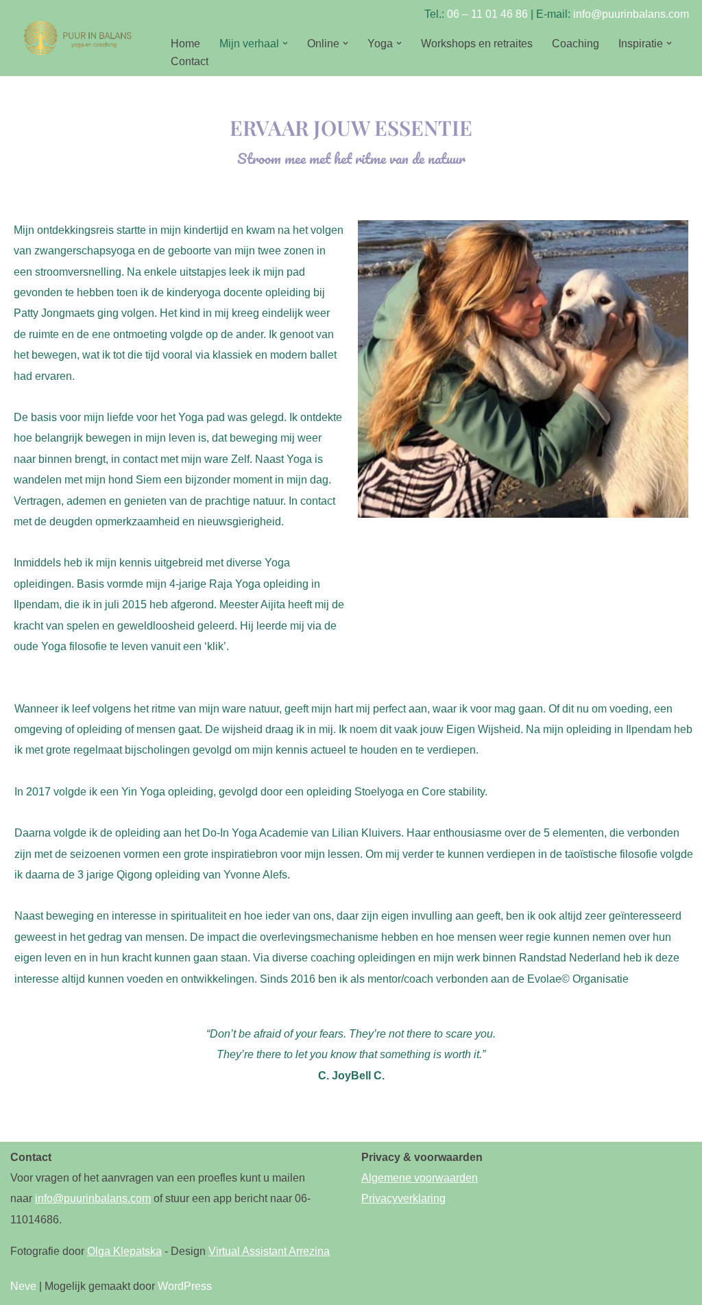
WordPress (185, 1286)
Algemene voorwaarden (419, 1178)
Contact (189, 61)
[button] (285, 43)
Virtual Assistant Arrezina (269, 1251)
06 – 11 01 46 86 (487, 14)
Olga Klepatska (124, 1251)
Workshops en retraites (477, 43)
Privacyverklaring (403, 1198)
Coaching (575, 43)
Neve (23, 1286)
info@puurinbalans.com (631, 14)
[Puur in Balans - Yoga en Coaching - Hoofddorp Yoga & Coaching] (78, 38)
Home (185, 43)
